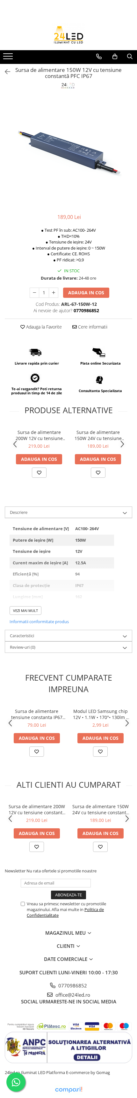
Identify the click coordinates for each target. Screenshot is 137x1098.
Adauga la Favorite (43, 327)
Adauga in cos (86, 293)
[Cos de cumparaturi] (115, 56)
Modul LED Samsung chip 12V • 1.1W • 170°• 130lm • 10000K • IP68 (100, 714)
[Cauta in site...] (130, 56)
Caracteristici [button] (22, 635)
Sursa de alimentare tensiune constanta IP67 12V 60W (36, 714)
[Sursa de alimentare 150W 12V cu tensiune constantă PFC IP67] (68, 152)
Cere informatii (92, 327)
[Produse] (8, 58)
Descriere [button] (18, 512)
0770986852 (72, 985)
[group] (68, 152)
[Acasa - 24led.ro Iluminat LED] (68, 34)
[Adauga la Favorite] (39, 473)
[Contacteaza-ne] (99, 56)
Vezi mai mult (25, 610)
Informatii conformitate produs (39, 621)
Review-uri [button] (22, 647)
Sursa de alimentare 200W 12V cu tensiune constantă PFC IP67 (39, 435)
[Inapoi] (5, 71)
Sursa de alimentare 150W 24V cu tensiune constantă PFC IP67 (98, 435)
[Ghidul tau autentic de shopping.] (68, 1090)
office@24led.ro (72, 995)
